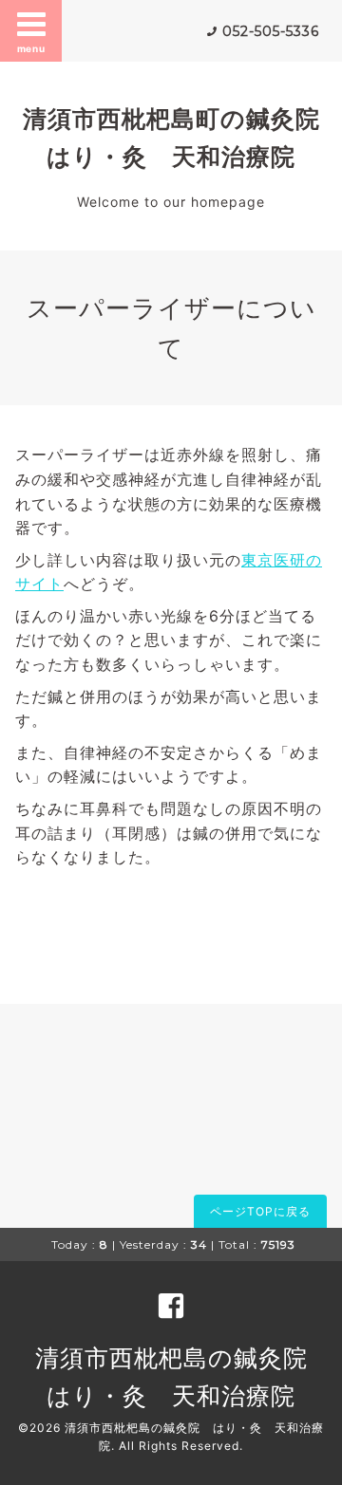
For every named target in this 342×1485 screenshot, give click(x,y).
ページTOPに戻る (260, 1211)
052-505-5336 (270, 31)
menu (31, 48)
